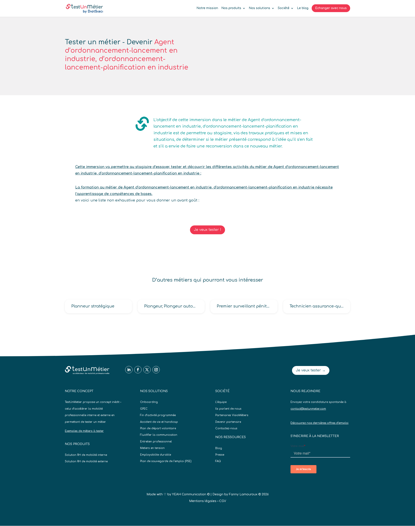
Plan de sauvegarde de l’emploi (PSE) (166, 461)
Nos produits (231, 8)
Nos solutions (259, 8)
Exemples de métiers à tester (84, 431)
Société (283, 8)
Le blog (302, 8)
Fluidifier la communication (158, 434)
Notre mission (207, 8)
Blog (218, 448)
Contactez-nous (226, 428)
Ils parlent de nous (228, 408)
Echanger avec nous (331, 8)
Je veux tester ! (207, 230)
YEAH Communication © (191, 494)
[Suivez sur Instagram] (156, 369)
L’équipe (221, 402)
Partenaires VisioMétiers (231, 415)
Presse (219, 454)
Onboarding (149, 402)
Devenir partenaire (228, 421)
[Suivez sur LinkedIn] (128, 369)
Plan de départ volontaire (158, 428)
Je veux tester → (311, 370)
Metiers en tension (152, 448)
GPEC (144, 408)
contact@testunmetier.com (308, 408)
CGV (222, 501)
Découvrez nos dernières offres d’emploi (319, 423)
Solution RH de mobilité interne (86, 454)
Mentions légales (202, 501)
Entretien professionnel (156, 441)
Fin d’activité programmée (158, 415)
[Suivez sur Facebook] (138, 369)
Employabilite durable (155, 454)
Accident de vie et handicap (159, 421)
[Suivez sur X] (147, 369)
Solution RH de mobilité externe (86, 461)
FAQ (218, 461)
